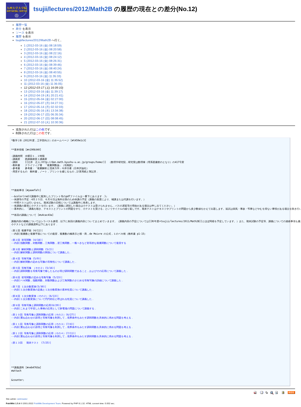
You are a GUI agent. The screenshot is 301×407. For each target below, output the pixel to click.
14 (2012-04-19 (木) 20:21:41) (43, 95)
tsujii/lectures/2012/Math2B (72, 9)
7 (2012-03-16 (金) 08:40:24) (43, 68)
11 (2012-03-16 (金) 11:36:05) (43, 83)
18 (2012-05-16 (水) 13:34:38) (43, 110)
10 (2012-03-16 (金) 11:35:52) (43, 80)
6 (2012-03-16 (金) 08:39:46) (43, 64)
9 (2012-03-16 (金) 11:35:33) (42, 76)
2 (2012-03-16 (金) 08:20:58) (43, 49)
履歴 (19, 36)
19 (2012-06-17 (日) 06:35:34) (43, 114)
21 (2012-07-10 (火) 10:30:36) (43, 122)
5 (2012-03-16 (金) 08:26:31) (43, 60)
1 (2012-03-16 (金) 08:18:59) (43, 45)
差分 (19, 28)
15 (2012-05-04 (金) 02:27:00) (43, 99)
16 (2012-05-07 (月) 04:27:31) (43, 103)
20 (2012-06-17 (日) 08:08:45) (43, 118)
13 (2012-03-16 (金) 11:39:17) (43, 91)
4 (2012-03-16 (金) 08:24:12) (43, 57)
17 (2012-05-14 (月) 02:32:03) (43, 107)
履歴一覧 (21, 24)
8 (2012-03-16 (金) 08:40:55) (43, 72)
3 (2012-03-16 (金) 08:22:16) (43, 53)
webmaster (22, 399)
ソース (20, 32)
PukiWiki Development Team (47, 403)
